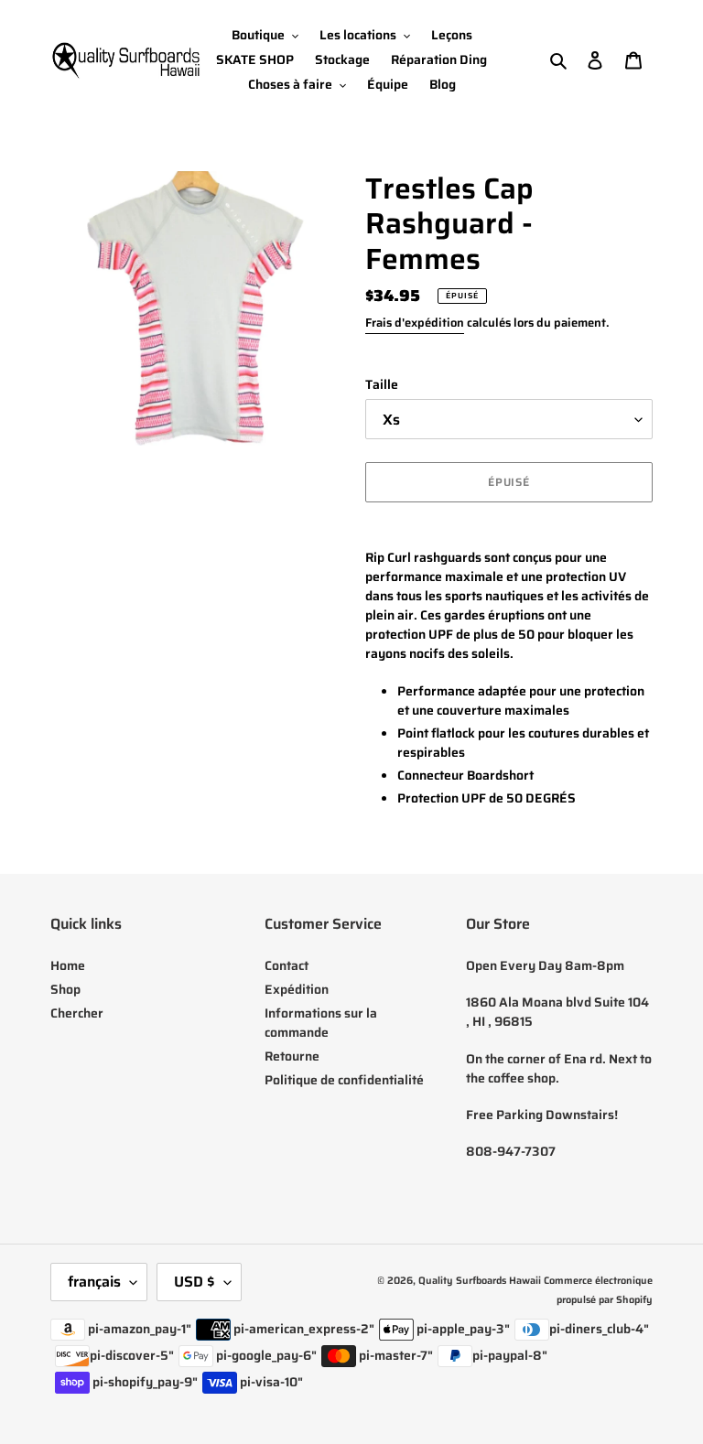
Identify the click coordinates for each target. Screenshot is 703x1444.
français (94, 1281)
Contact (286, 965)
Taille (381, 384)
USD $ (194, 1281)
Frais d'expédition (414, 322)
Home (67, 965)
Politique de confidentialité (344, 1080)
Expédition (297, 989)
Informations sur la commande (321, 1022)
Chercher (76, 1013)
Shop (65, 989)
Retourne (292, 1056)
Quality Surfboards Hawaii (479, 1280)
